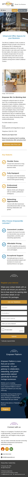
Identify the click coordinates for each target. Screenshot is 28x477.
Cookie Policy (12, 462)
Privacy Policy (4, 462)
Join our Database (14, 302)
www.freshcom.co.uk (20, 474)
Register (14, 10)
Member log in (22, 10)
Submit (14, 336)
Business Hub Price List (12, 144)
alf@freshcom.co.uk (7, 474)
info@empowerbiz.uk (9, 457)
